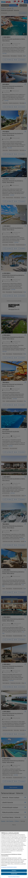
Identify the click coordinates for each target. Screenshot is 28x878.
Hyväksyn (14, 870)
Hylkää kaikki (14, 873)
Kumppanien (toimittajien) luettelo (9, 867)
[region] (14, 854)
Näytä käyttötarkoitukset (14, 876)
